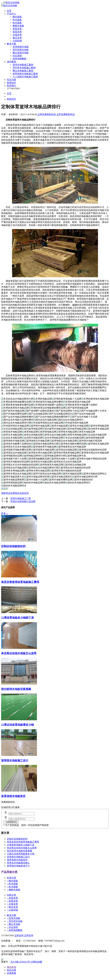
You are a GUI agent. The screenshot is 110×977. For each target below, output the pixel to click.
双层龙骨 (17, 32)
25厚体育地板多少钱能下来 (20, 845)
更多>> (4, 513)
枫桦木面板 (18, 26)
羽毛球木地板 (14, 921)
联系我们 (11, 85)
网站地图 (37, 962)
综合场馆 (17, 55)
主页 (9, 93)
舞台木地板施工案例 (23, 70)
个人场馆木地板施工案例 (25, 76)
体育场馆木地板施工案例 (25, 73)
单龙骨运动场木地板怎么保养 (22, 848)
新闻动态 (11, 82)
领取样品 (5, 493)
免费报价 (14, 493)
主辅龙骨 (17, 34)
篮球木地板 (13, 918)
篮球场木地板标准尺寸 (18, 866)
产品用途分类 (9, 871)
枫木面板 (17, 17)
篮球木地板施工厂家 (20, 498)
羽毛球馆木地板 (21, 49)
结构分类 (11, 895)
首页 (9, 11)
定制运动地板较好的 (17, 839)
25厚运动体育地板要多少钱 (20, 854)
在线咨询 (24, 493)
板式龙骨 (17, 37)
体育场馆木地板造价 (17, 860)
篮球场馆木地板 (21, 46)
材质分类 (11, 878)
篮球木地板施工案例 (23, 64)
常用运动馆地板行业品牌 (23, 501)
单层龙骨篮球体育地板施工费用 (23, 842)
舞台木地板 (13, 924)
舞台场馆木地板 (21, 52)
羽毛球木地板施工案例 (24, 67)
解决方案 (11, 43)
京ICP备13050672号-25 (21, 962)
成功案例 (11, 61)
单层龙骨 (17, 29)
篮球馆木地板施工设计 (18, 857)
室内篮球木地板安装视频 (19, 851)
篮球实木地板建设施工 (18, 863)
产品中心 (11, 14)
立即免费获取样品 (46, 114)
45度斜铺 (17, 40)
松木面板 (17, 23)
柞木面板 (17, 20)
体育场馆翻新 (19, 58)
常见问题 (11, 79)
